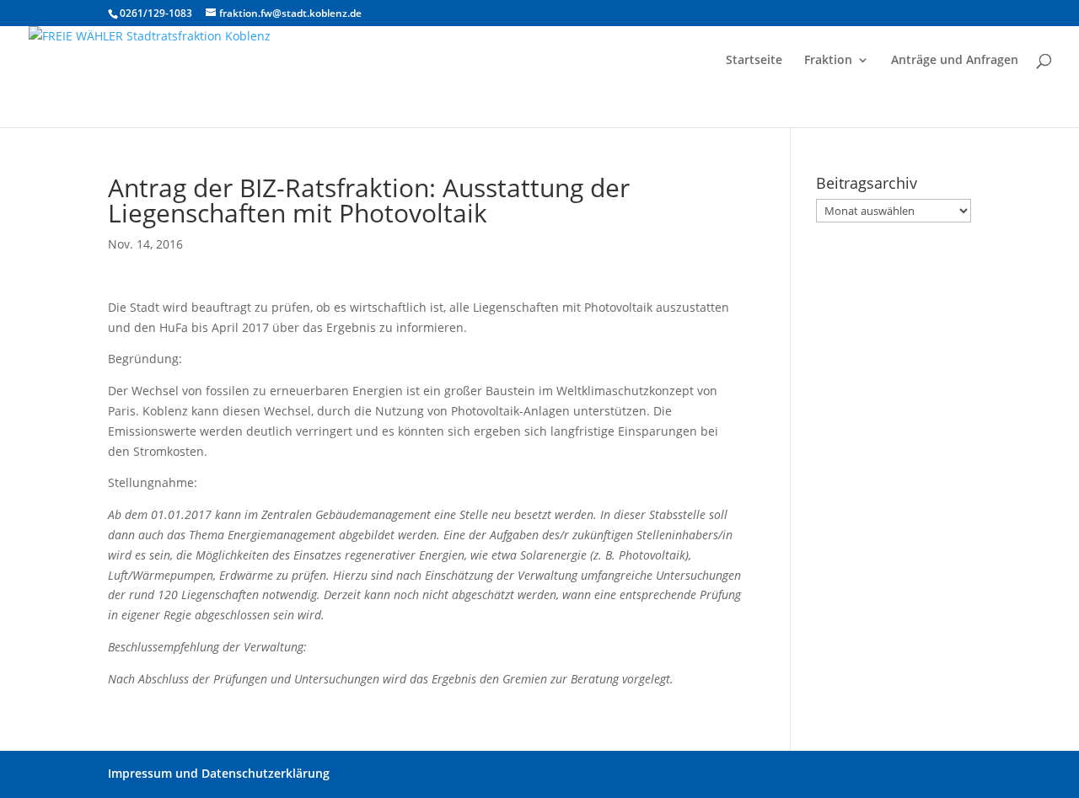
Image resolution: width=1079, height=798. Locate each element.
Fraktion (828, 60)
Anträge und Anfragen (954, 60)
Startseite (754, 60)
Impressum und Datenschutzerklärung (219, 773)
